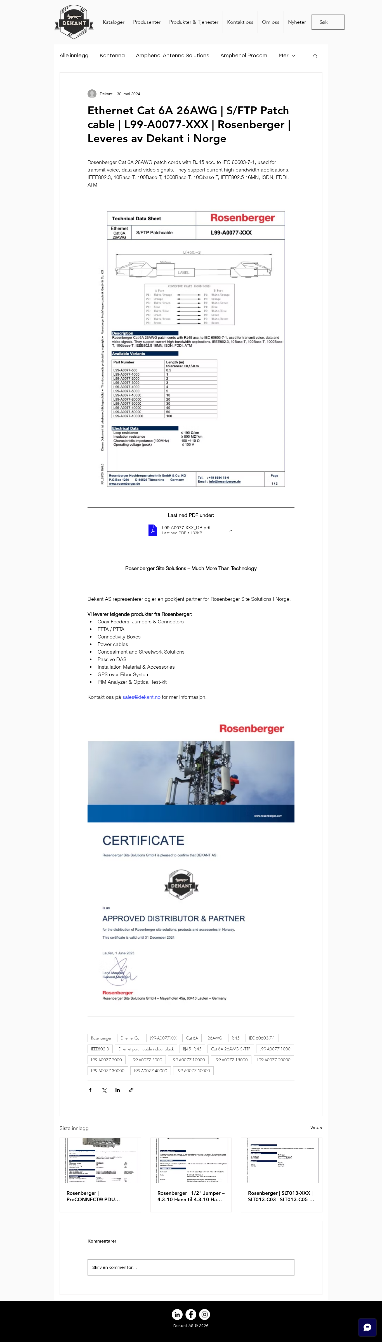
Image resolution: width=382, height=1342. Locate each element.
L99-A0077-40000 (150, 1070)
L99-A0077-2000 (106, 1059)
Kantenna (112, 55)
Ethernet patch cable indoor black (146, 1049)
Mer (284, 55)
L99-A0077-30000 (107, 1070)
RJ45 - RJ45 (192, 1049)
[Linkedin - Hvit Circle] (177, 1314)
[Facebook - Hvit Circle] (190, 1314)
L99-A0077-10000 (188, 1059)
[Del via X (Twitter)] (104, 1090)
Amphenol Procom (243, 55)
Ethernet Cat (130, 1038)
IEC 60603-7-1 (262, 1038)
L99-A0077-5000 (146, 1059)
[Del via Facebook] (90, 1090)
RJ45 (236, 1038)
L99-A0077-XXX (163, 1038)
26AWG (214, 1038)
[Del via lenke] (131, 1090)
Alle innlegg (74, 55)
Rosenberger (101, 1038)
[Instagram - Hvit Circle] (204, 1314)
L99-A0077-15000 (231, 1059)
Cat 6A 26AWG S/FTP (230, 1049)
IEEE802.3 (100, 1049)
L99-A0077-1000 (275, 1049)
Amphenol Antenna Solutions (172, 55)
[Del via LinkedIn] (117, 1090)
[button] (315, 55)
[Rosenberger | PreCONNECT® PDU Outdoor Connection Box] (100, 1160)
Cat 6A (192, 1038)
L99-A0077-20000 (274, 1059)
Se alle (316, 1127)
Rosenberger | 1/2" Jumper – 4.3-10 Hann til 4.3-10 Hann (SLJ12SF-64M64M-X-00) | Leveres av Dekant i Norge (191, 1196)
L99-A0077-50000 (193, 1070)
